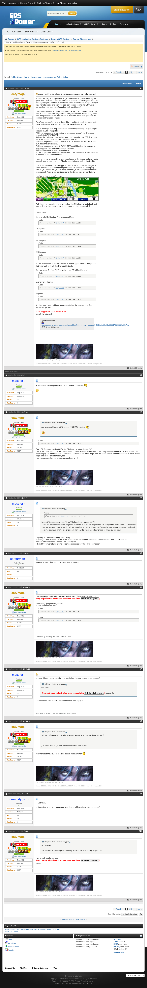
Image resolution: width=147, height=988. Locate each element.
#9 (141, 794)
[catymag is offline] (19, 113)
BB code (117, 939)
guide (42, 929)
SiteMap (23, 968)
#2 (141, 375)
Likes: (136, 67)
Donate (124, 24)
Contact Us (10, 968)
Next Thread (80, 920)
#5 (141, 553)
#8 (141, 721)
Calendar (16, 32)
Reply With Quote (136, 368)
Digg (10, 940)
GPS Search (91, 24)
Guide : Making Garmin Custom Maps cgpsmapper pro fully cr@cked (39, 77)
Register (60, 223)
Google (11, 950)
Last (139, 72)
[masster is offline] (19, 389)
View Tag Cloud (11, 932)
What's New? (73, 24)
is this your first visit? (27, 3)
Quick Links (46, 32)
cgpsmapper (10, 929)
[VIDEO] (117, 947)
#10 (140, 831)
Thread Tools (127, 83)
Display (138, 83)
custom (26, 929)
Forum (58, 24)
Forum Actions (30, 32)
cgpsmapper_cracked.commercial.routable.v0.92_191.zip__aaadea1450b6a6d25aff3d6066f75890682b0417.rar (85, 325)
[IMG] (116, 944)
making (48, 929)
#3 (141, 412)
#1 (141, 88)
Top (141, 914)
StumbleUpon (13, 947)
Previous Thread (68, 920)
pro (58, 929)
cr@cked (19, 929)
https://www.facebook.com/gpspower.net (67, 50)
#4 (141, 498)
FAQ (7, 32)
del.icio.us (12, 943)
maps (54, 929)
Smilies (117, 942)
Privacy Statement (40, 968)
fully (31, 929)
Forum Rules (109, 24)
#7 (141, 669)
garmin (36, 929)
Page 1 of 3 (120, 72)
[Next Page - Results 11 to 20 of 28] (135, 72)
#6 (141, 587)
